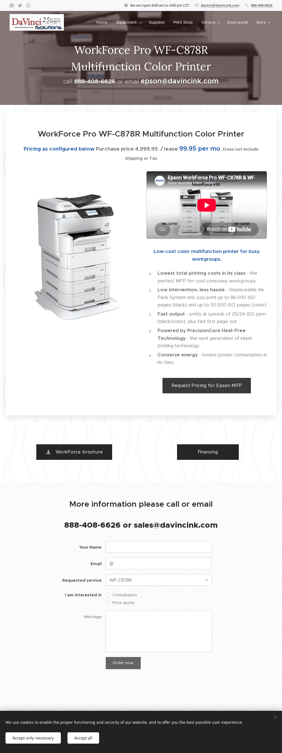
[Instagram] (28, 5)
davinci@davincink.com (220, 5)
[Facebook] (11, 5)
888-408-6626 (261, 5)
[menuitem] (103, 22)
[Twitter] (20, 5)
